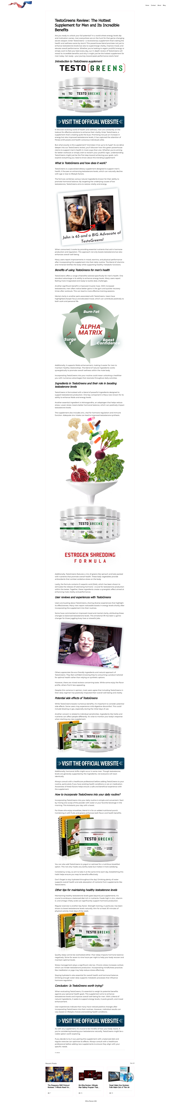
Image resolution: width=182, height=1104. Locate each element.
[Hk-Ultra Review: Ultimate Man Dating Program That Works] (90, 1074)
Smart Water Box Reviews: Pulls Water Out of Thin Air (119, 1086)
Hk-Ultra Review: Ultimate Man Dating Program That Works (88, 1086)
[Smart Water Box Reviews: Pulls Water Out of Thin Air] (120, 1074)
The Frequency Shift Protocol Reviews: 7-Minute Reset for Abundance (58, 1086)
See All (132, 1063)
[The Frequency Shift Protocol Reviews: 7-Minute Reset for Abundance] (59, 1074)
